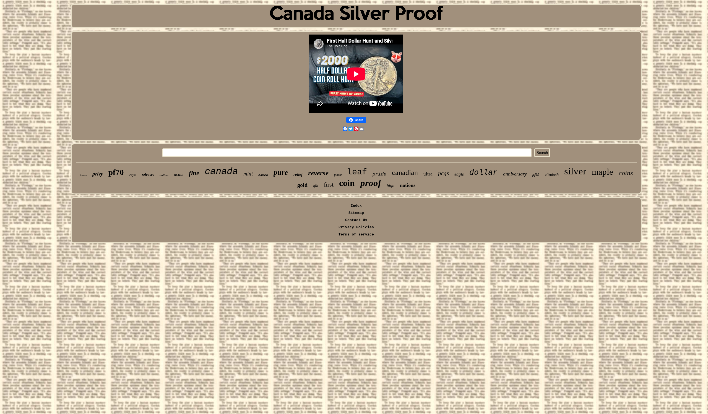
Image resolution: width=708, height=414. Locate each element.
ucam (178, 174)
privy (97, 174)
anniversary (515, 174)
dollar (483, 172)
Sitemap (356, 213)
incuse (83, 175)
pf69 (535, 174)
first (329, 184)
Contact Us (356, 220)
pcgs (443, 173)
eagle (459, 174)
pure (281, 172)
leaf (357, 172)
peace (338, 175)
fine (194, 173)
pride (379, 174)
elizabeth (552, 174)
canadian (405, 173)
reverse (318, 173)
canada (221, 171)
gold (302, 185)
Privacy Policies (356, 227)
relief (298, 174)
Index (356, 206)
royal (132, 175)
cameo (263, 175)
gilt (315, 186)
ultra (428, 174)
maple (602, 172)
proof (370, 183)
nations (407, 185)
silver (575, 171)
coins (626, 173)
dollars (164, 175)
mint (248, 174)
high (390, 185)
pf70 (116, 172)
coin (347, 183)
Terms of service (356, 234)
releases (148, 174)
